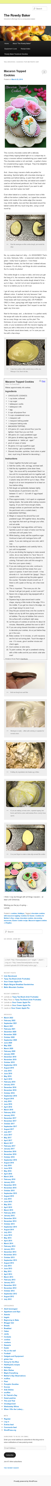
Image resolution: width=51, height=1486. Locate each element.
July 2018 (8, 1101)
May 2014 (7, 1238)
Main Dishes (9, 1370)
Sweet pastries (10, 1398)
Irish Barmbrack (10, 976)
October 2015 (9, 1190)
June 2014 (8, 1235)
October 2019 (9, 1062)
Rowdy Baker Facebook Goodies (16, 54)
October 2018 (9, 1093)
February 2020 (9, 1051)
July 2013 (8, 1265)
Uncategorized (10, 1403)
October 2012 (9, 1290)
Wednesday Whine (11, 1406)
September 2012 (10, 1293)
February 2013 (9, 1279)
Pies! (6, 1381)
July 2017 (8, 1132)
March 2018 (8, 1109)
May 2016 (7, 1171)
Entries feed (9, 1424)
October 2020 (9, 1037)
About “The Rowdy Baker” (22, 43)
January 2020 (9, 1054)
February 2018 (9, 1112)
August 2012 (9, 1296)
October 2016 (9, 1157)
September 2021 (10, 1023)
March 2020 (8, 1048)
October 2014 (9, 1224)
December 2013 (10, 1252)
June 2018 (8, 1104)
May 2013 (7, 1271)
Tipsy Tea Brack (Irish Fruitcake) (17, 978)
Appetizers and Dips (12, 1311)
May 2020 (7, 1045)
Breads (7, 1325)
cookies (14, 913)
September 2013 (10, 1260)
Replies (8, 923)
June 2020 (8, 1042)
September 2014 (10, 1226)
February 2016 (9, 1179)
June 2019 (8, 1073)
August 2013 (9, 1263)
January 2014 (9, 1249)
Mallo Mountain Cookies (14, 987)
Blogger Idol (9, 1322)
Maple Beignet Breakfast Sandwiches (19, 984)
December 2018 (10, 1087)
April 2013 (8, 1274)
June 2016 (8, 1168)
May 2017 (7, 1137)
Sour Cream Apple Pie (13, 981)
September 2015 (10, 1193)
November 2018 (10, 1090)
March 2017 (8, 1143)
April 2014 (8, 1240)
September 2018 (10, 1095)
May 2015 (7, 1204)
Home (6, 43)
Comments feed (10, 1427)
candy (6, 1334)
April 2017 (8, 1140)
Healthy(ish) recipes (12, 1364)
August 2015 (9, 1196)
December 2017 (10, 1118)
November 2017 (10, 1121)
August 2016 (9, 1162)
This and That (9, 1400)
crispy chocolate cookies (24, 918)
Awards (7, 1314)
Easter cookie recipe (20, 920)
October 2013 (9, 1257)
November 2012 (10, 1288)
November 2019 (10, 1059)
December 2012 (10, 1285)
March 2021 (8, 1026)
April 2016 (8, 1173)
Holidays (21, 913)
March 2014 (8, 1243)
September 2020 (10, 1040)
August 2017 (9, 1129)
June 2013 (8, 1268)
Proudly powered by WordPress (25, 1481)
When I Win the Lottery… (14, 1409)
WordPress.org (10, 1430)
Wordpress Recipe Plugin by (16, 658)
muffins (7, 1378)
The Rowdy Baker (17, 15)
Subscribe (9, 1455)
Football (7, 1353)
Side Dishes (9, 1389)
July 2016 (8, 1165)
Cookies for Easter (28, 916)
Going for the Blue (11, 1362)
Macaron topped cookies (38, 920)
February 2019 (9, 1081)
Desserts (7, 1345)
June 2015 (8, 1201)
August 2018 (9, 1098)
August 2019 (9, 1067)
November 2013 (10, 1254)
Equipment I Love (10, 48)
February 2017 (9, 1146)
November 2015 (10, 1187)
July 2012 (8, 1299)
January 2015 (9, 1215)
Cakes (6, 1331)
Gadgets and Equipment (14, 1356)
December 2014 (10, 1218)
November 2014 (10, 1221)
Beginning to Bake (11, 1320)
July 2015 (8, 1198)
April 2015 (8, 1207)
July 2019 (8, 1070)
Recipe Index (25, 48)
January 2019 (9, 1084)
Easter (6, 1348)
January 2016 (9, 1182)
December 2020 (10, 1031)
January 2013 (9, 1282)
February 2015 (9, 1212)
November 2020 (10, 1034)
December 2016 (10, 1151)
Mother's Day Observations (15, 1375)
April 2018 (8, 1107)
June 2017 (8, 1134)
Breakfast (7, 1328)
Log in (6, 1421)
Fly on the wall (10, 1350)
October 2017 (9, 1123)
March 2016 (8, 1176)
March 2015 (8, 1210)
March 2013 (8, 1277)
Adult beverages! (11, 1309)
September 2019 (10, 1065)
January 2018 (9, 1115)
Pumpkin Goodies (11, 1384)
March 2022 (8, 1017)
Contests (7, 1336)
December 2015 (10, 1185)
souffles (7, 1392)
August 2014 (9, 1229)
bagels (6, 1317)
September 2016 (10, 1160)
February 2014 (9, 1246)
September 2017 (10, 1126)
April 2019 (8, 1079)
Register (7, 1419)
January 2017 (9, 1148)
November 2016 (10, 1154)
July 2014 (8, 1232)
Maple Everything (11, 1373)
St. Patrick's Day (10, 1395)
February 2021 (9, 1029)
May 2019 (7, 1076)
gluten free (8, 1359)
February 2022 (9, 1020)
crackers (7, 1342)
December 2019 (10, 1056)
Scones (7, 1387)
